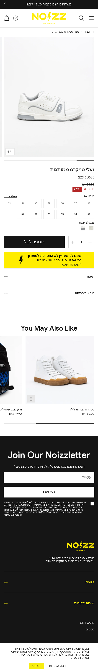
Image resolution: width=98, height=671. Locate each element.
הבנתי (36, 666)
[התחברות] (16, 18)
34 (75, 214)
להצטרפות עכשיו (71, 264)
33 (89, 214)
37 (36, 214)
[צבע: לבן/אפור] (83, 228)
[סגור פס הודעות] (4, 3)
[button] (91, 18)
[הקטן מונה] (90, 242)
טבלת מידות (10, 195)
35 (62, 214)
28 (62, 203)
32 (9, 203)
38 (22, 214)
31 (23, 203)
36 (49, 214)
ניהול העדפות (57, 666)
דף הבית (88, 31)
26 (89, 203)
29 (49, 203)
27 (75, 203)
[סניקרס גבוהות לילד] (60, 370)
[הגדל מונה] (73, 242)
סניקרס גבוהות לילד (81, 409)
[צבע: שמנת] (91, 228)
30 (35, 203)
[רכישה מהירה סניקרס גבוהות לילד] (31, 399)
